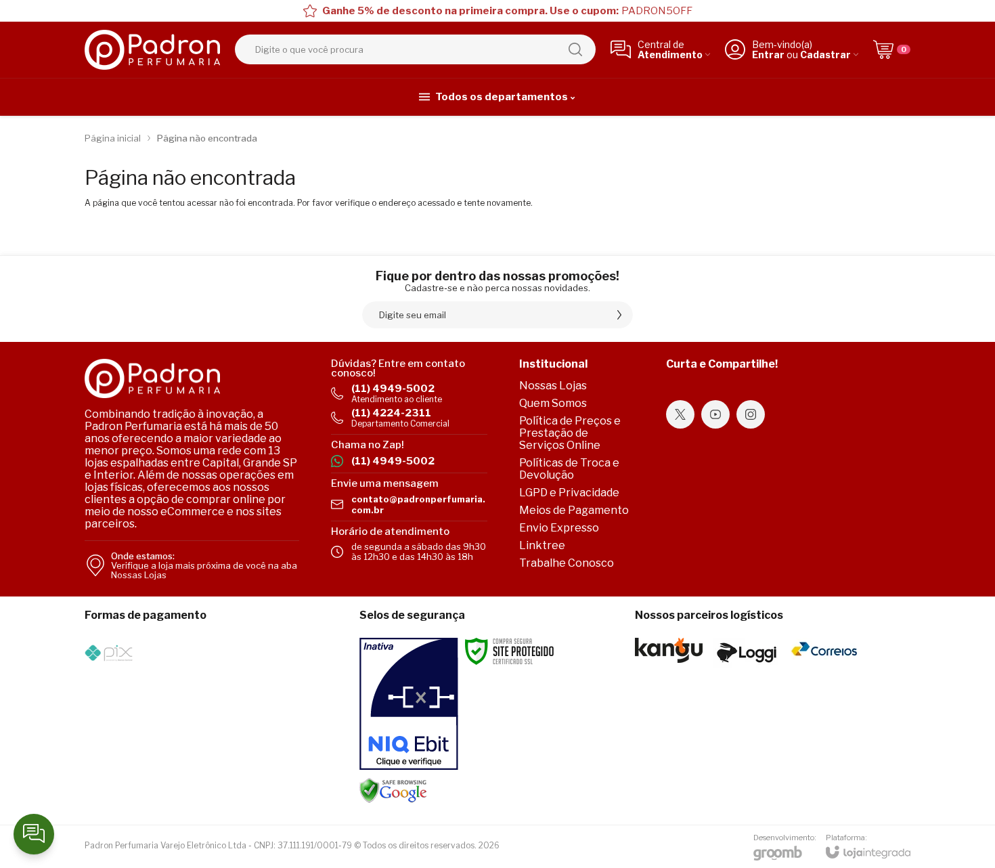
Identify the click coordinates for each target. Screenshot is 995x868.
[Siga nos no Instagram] (750, 414)
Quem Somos (553, 403)
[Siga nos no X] (680, 414)
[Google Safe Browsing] (393, 790)
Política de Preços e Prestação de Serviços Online (570, 433)
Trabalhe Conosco (566, 563)
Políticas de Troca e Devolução (569, 468)
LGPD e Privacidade (569, 492)
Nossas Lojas (553, 385)
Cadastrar (825, 54)
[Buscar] (575, 49)
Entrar (768, 54)
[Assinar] (619, 314)
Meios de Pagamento (574, 510)
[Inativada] (408, 704)
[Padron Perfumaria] (152, 50)
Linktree (542, 545)
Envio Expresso (559, 527)
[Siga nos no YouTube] (715, 414)
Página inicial (113, 138)
